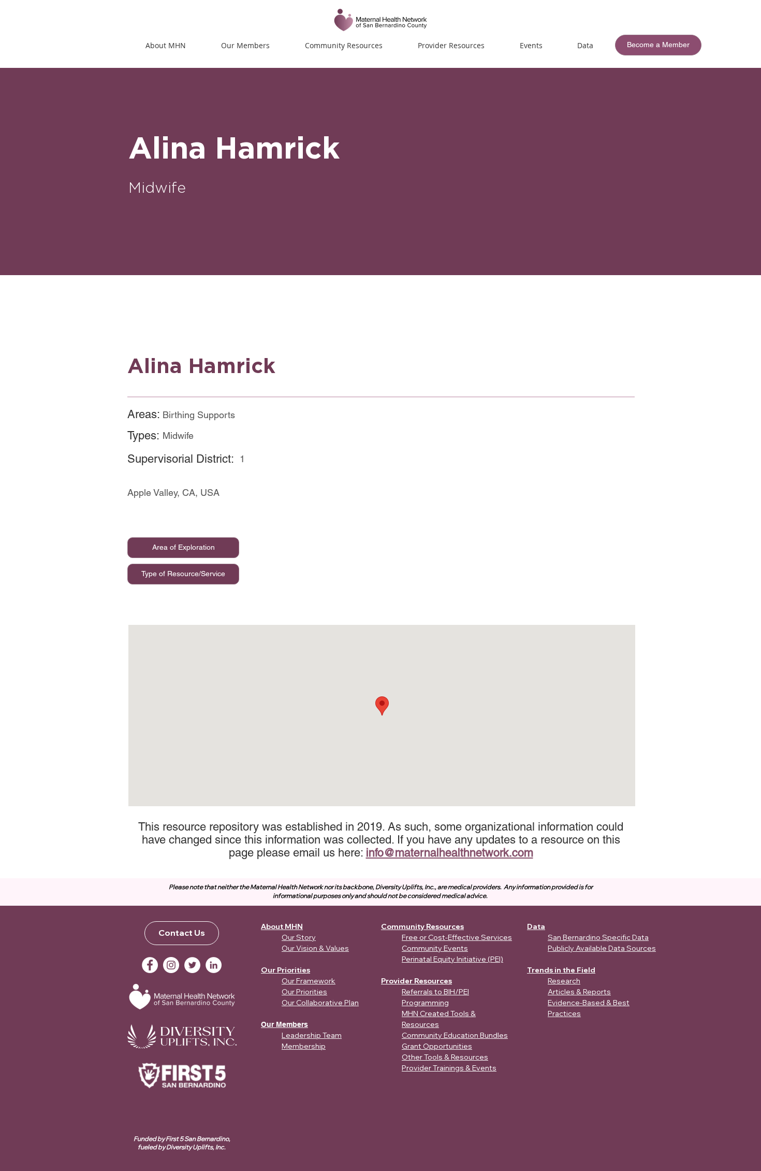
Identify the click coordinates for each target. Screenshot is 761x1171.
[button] (531, 45)
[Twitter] (192, 965)
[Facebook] (150, 965)
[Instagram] (171, 965)
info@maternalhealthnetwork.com (449, 852)
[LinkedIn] (214, 965)
